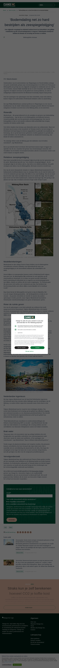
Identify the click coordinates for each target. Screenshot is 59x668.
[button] (29, 333)
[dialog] (29, 334)
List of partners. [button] (40, 338)
